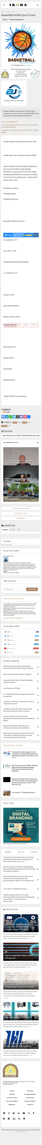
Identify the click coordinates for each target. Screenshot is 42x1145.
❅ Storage (30, 1091)
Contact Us (30, 1104)
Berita (8, 11)
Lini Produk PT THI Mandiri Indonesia (23, 792)
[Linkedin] (19, 1113)
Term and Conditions (12, 1101)
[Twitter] (14, 1113)
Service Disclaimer (30, 1101)
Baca (29, 938)
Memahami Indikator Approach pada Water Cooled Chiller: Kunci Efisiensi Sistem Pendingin (20, 927)
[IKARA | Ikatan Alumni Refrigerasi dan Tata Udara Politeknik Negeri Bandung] (18, 5)
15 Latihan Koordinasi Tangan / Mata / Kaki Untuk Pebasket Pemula (19, 462)
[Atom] (24, 1118)
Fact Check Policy (12, 1097)
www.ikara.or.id (21, 1131)
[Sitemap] (14, 1118)
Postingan (7, 411)
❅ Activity (12, 1094)
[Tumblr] (33, 1113)
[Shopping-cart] (4, 1113)
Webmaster (11, 1104)
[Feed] (19, 1118)
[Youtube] (24, 1113)
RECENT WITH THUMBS (12, 745)
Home (2, 11)
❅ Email (12, 1091)
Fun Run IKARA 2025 (10, 122)
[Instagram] (29, 1113)
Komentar (7, 412)
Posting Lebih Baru (21, 508)
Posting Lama (21, 513)
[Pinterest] (4, 1118)
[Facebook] (9, 1113)
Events (13, 11)
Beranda (21, 518)
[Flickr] (9, 1118)
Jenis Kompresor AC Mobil (17, 1017)
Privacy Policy (30, 1097)
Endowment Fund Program (13, 599)
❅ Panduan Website (30, 1094)
